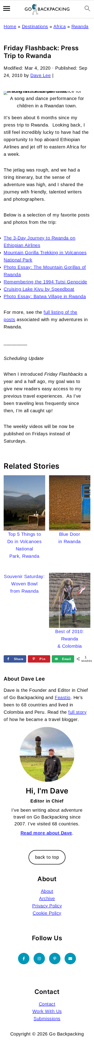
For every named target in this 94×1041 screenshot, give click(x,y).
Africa (59, 26)
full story (77, 712)
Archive (47, 898)
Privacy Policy (47, 905)
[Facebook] (23, 958)
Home (10, 26)
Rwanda (80, 26)
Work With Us (47, 1011)
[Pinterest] (54, 958)
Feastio (62, 697)
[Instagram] (39, 958)
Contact (47, 1004)
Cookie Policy (47, 913)
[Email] (70, 958)
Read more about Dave (46, 832)
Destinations (35, 26)
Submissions (47, 1018)
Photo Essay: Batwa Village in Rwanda (45, 296)
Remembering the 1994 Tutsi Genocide (45, 281)
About (47, 891)
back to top (47, 857)
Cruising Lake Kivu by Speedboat (39, 289)
